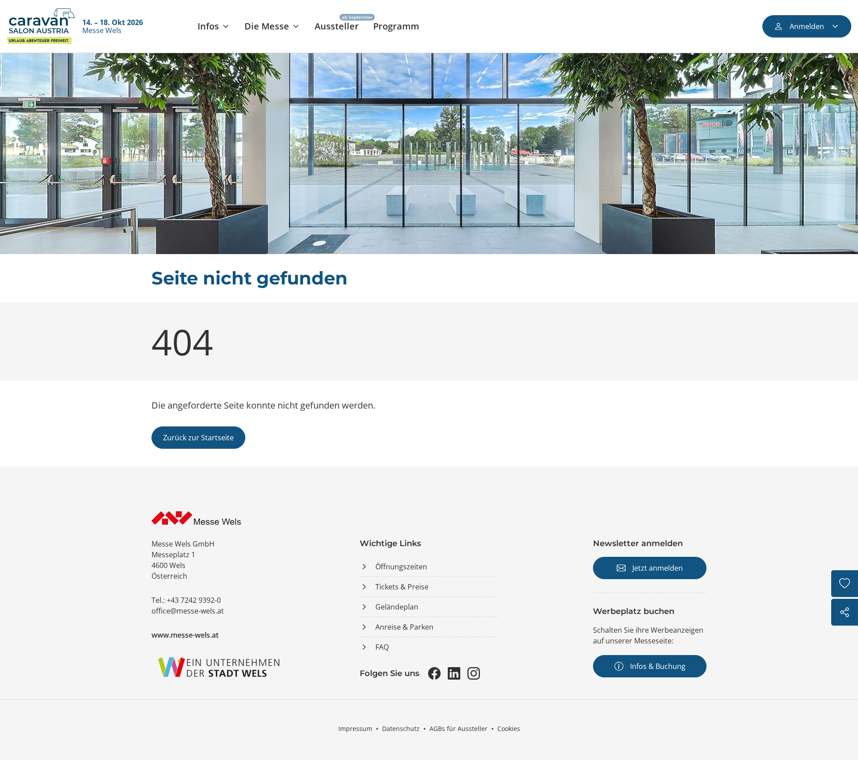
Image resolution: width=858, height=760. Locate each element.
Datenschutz (401, 728)
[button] (213, 26)
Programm (396, 26)
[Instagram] (473, 673)
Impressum (355, 728)
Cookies (508, 728)
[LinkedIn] (454, 673)
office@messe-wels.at (187, 611)
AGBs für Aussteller (458, 728)
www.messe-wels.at (185, 635)
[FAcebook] (434, 673)
